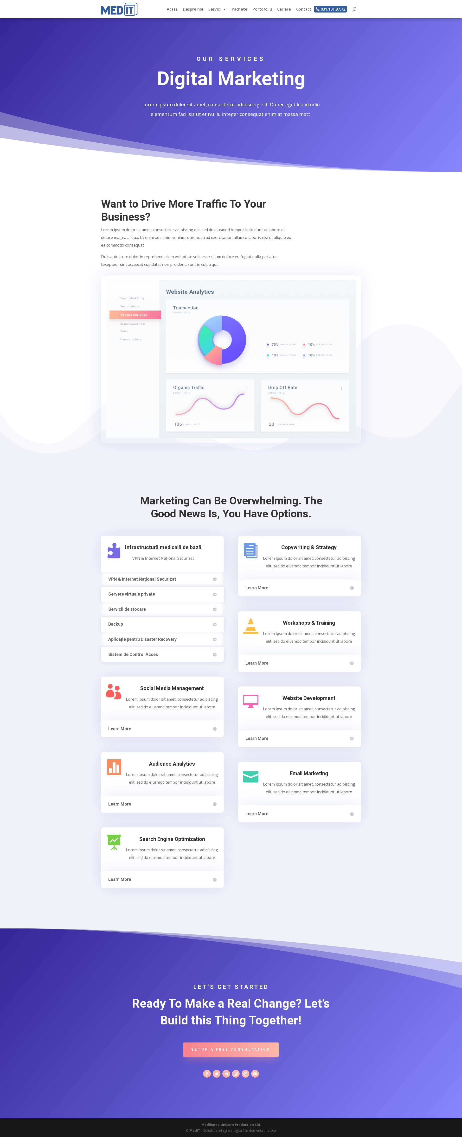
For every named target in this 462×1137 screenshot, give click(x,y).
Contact (303, 9)
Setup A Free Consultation (230, 1049)
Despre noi (193, 9)
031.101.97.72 (333, 9)
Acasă (172, 9)
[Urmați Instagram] (236, 1074)
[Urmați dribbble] (245, 1074)
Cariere (284, 9)
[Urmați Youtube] (255, 1074)
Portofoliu (262, 9)
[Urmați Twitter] (216, 1074)
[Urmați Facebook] (207, 1074)
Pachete (239, 9)
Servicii (215, 9)
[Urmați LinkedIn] (226, 1074)
